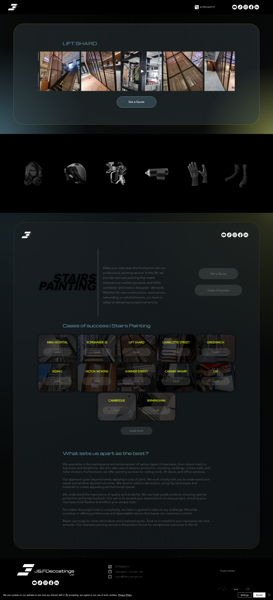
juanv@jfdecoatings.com (129, 576)
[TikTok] (240, 7)
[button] (13, 7)
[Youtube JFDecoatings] (234, 7)
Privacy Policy (125, 595)
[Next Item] (230, 71)
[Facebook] (251, 7)
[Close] (269, 594)
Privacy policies (227, 570)
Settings (245, 595)
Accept (259, 595)
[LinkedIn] (256, 7)
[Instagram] (245, 7)
